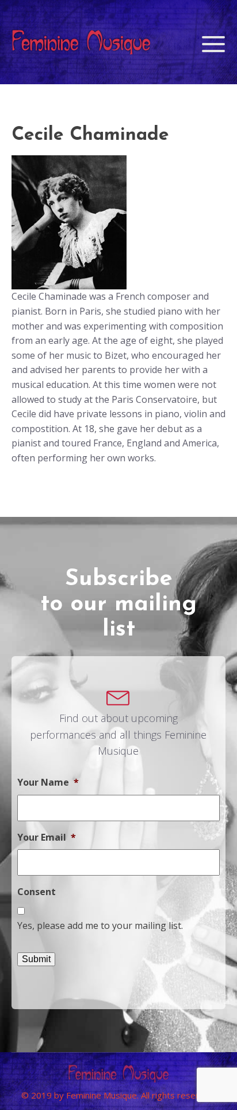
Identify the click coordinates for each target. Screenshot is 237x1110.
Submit (36, 959)
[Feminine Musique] (81, 44)
